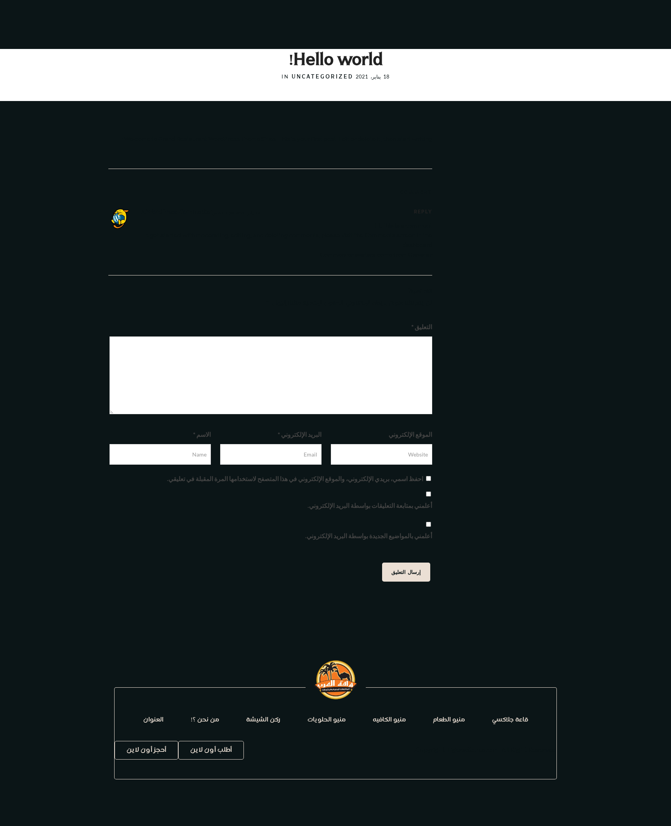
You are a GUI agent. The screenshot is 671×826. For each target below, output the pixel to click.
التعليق (421, 326)
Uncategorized (322, 77)
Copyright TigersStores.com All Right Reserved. (485, 751)
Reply (423, 212)
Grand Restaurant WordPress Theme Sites (217, 139)
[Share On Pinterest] (632, 809)
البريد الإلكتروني (300, 434)
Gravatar (420, 255)
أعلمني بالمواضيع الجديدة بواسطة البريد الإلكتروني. (368, 535)
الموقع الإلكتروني (410, 434)
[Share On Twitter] (643, 809)
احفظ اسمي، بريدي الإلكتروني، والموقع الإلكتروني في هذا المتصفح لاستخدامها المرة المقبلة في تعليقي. (295, 478)
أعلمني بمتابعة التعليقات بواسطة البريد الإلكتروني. (370, 505)
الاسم (202, 434)
